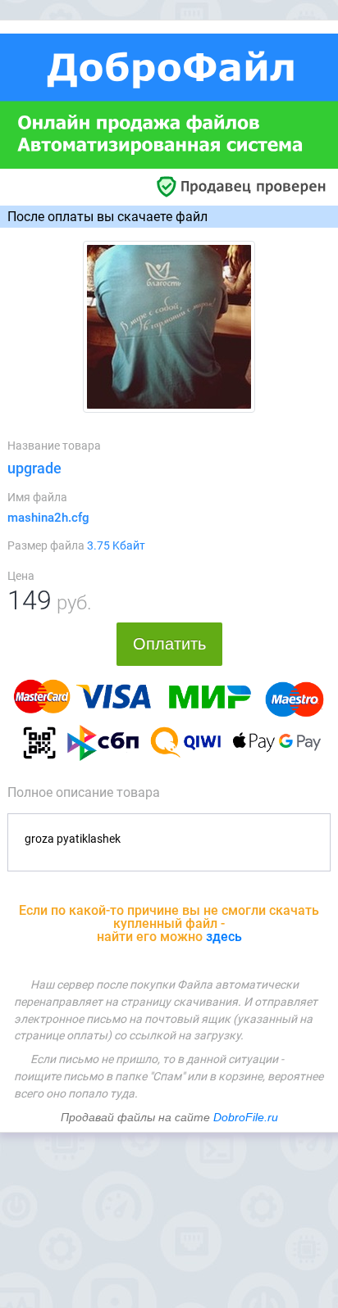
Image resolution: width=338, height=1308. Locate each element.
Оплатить (169, 644)
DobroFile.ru (245, 1117)
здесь (224, 936)
